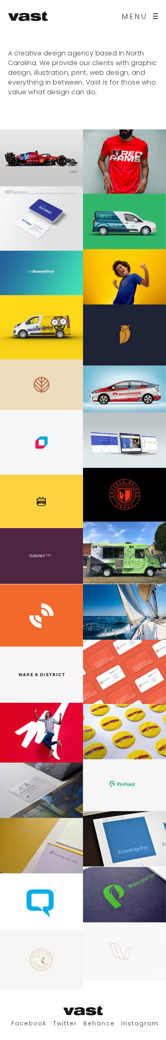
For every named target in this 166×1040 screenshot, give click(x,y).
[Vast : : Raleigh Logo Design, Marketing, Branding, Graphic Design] (28, 16)
